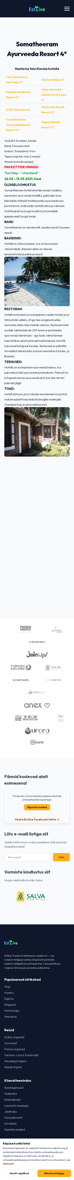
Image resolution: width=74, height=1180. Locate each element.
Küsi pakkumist (13, 1117)
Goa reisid (10, 1043)
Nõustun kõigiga (54, 1173)
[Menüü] (67, 9)
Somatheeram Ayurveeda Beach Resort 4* (18, 125)
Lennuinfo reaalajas (16, 1105)
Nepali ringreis (13, 1067)
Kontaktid (10, 1123)
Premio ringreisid (14, 1049)
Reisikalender (12, 1099)
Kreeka (8, 992)
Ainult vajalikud (19, 1173)
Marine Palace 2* (53, 79)
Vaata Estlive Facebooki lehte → (37, 819)
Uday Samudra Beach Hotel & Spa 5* (53, 95)
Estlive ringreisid (14, 1037)
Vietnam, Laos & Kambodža (21, 1055)
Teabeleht (10, 1093)
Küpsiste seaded (37, 807)
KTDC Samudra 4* (18, 110)
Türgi (7, 986)
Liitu (61, 857)
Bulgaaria (10, 1004)
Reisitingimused (14, 1087)
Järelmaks (10, 1111)
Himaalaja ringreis (15, 1061)
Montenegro (12, 1010)
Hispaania (10, 1016)
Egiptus (9, 998)
